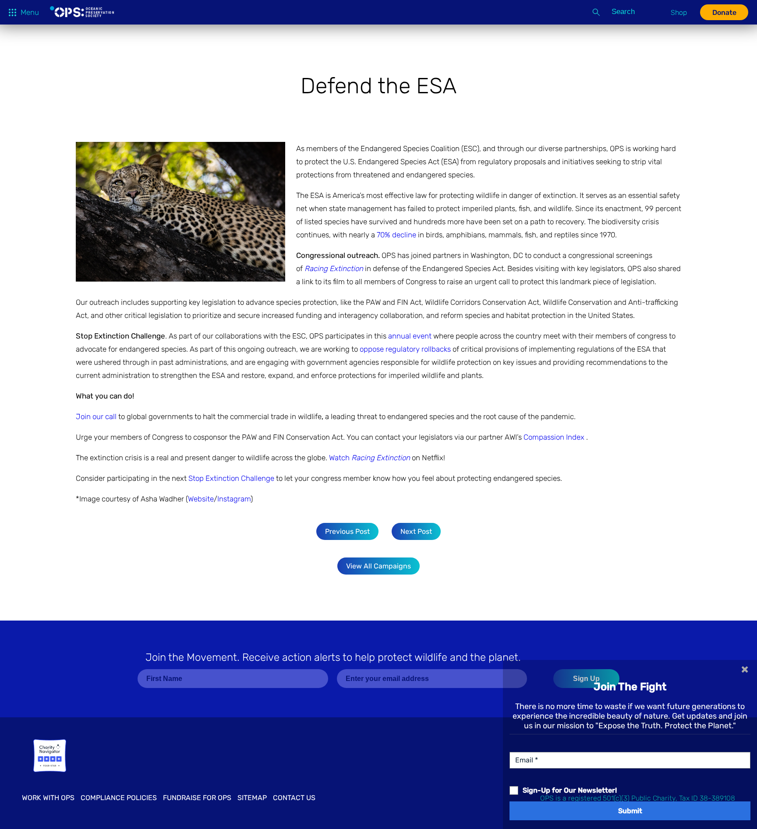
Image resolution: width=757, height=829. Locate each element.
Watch (369, 457)
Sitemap (252, 798)
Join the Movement (333, 657)
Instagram (234, 498)
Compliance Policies (119, 798)
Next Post (416, 531)
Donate (724, 12)
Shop (679, 12)
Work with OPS (48, 798)
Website (201, 498)
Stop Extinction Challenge (231, 478)
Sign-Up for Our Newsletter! (570, 790)
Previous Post (347, 531)
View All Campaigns (378, 566)
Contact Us (294, 798)
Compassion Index (555, 437)
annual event (410, 336)
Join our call (97, 416)
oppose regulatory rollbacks (405, 349)
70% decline (396, 234)
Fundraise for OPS (197, 798)
